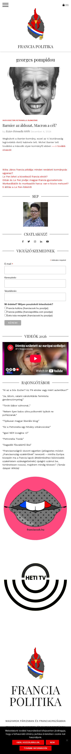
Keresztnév (10, 277)
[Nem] (67, 740)
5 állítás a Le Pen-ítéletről (17, 187)
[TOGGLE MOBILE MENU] (5, 5)
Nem (52, 742)
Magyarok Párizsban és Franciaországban (35, 721)
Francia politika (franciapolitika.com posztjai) (30, 312)
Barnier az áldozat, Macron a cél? (29, 125)
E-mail (8, 263)
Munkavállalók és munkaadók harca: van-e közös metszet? (35, 183)
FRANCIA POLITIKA (35, 46)
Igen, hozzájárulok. (28, 742)
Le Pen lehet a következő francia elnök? (25, 176)
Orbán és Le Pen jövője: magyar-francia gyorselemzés (32, 180)
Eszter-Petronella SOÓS (18, 131)
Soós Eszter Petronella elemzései (19, 120)
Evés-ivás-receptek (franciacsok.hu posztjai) (30, 315)
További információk (35, 748)
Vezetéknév (10, 291)
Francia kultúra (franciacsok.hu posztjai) (27, 308)
